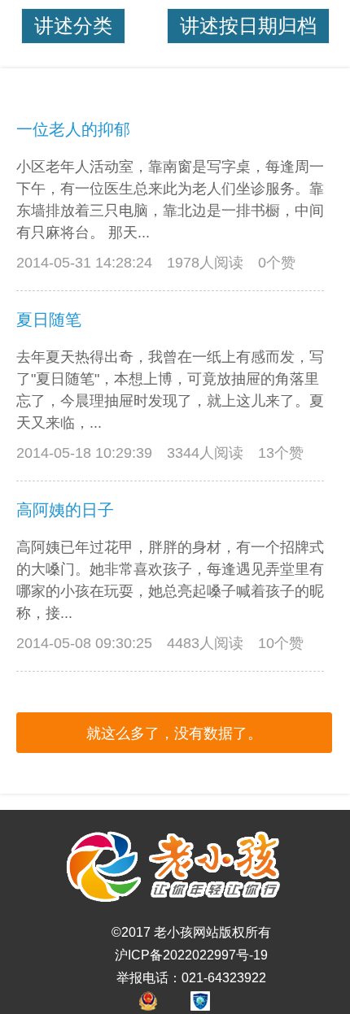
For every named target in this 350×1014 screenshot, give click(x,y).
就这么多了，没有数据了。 (174, 733)
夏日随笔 (48, 320)
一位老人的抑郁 (73, 129)
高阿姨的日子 (65, 510)
